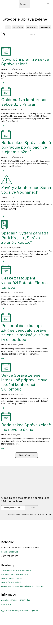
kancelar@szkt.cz (9, 552)
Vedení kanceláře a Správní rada (16, 570)
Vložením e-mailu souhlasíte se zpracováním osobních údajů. (29, 514)
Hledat (32, 35)
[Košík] (42, 4)
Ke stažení (6, 604)
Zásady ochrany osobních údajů (15, 600)
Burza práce (45, 27)
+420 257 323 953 (9, 556)
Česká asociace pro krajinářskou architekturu (22, 586)
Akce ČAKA (18, 27)
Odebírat (31, 508)
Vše (8, 27)
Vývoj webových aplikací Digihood (21, 611)
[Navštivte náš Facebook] (4, 617)
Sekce (23, 4)
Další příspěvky (26, 455)
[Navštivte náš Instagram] (13, 617)
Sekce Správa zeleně (11, 582)
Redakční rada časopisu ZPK (14, 574)
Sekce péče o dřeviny (11, 578)
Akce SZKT (31, 27)
